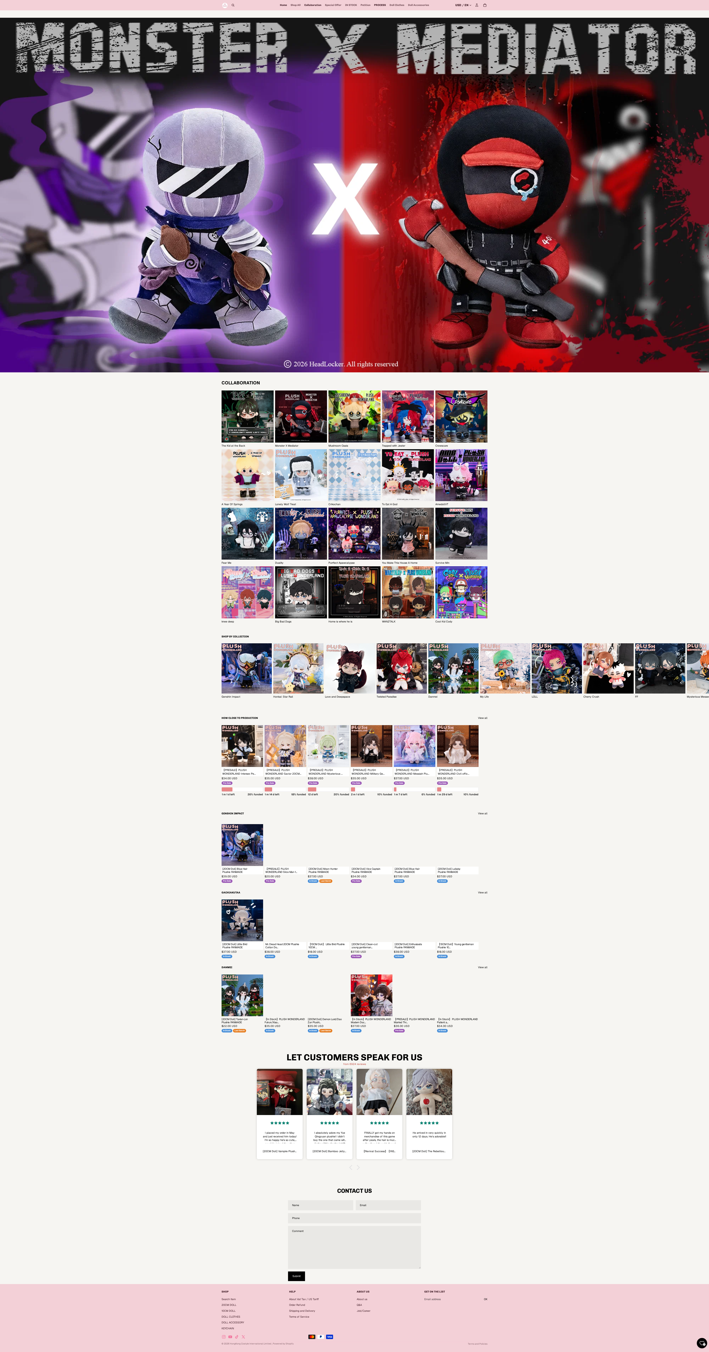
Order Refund (297, 1305)
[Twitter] (243, 1337)
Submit (296, 1276)
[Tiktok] (236, 1337)
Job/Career (363, 1310)
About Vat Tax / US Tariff (304, 1299)
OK (485, 1299)
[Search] (233, 5)
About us (362, 1299)
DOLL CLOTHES (231, 1316)
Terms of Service (299, 1316)
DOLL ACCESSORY (233, 1322)
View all (482, 718)
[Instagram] (224, 1337)
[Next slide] (483, 671)
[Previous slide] (362, 995)
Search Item (229, 1299)
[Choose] (257, 761)
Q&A (359, 1305)
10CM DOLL (229, 1310)
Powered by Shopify (283, 1343)
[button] (351, 1167)
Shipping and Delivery (302, 1310)
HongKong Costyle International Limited (251, 1343)
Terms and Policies (477, 1343)
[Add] (300, 860)
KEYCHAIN (228, 1328)
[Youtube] (230, 1337)
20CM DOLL (229, 1305)
